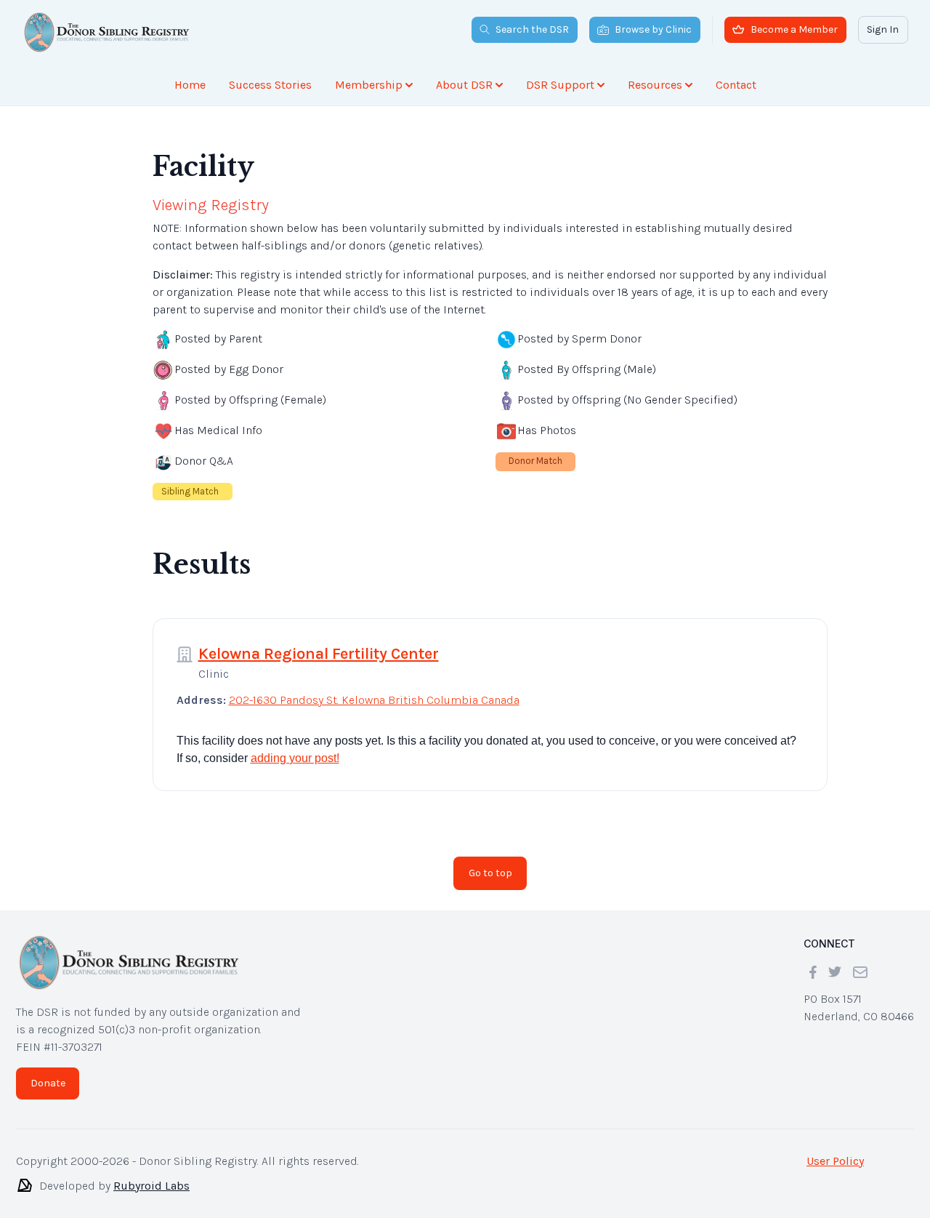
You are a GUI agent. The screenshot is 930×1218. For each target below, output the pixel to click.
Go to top (490, 873)
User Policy (835, 1161)
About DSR (464, 85)
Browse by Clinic (653, 29)
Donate (48, 1083)
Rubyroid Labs (151, 1186)
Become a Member (794, 29)
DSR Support (560, 85)
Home (190, 85)
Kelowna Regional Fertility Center (318, 653)
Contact (736, 85)
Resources (655, 85)
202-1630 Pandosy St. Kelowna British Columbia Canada (374, 700)
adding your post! (295, 758)
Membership (369, 85)
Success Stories (270, 85)
